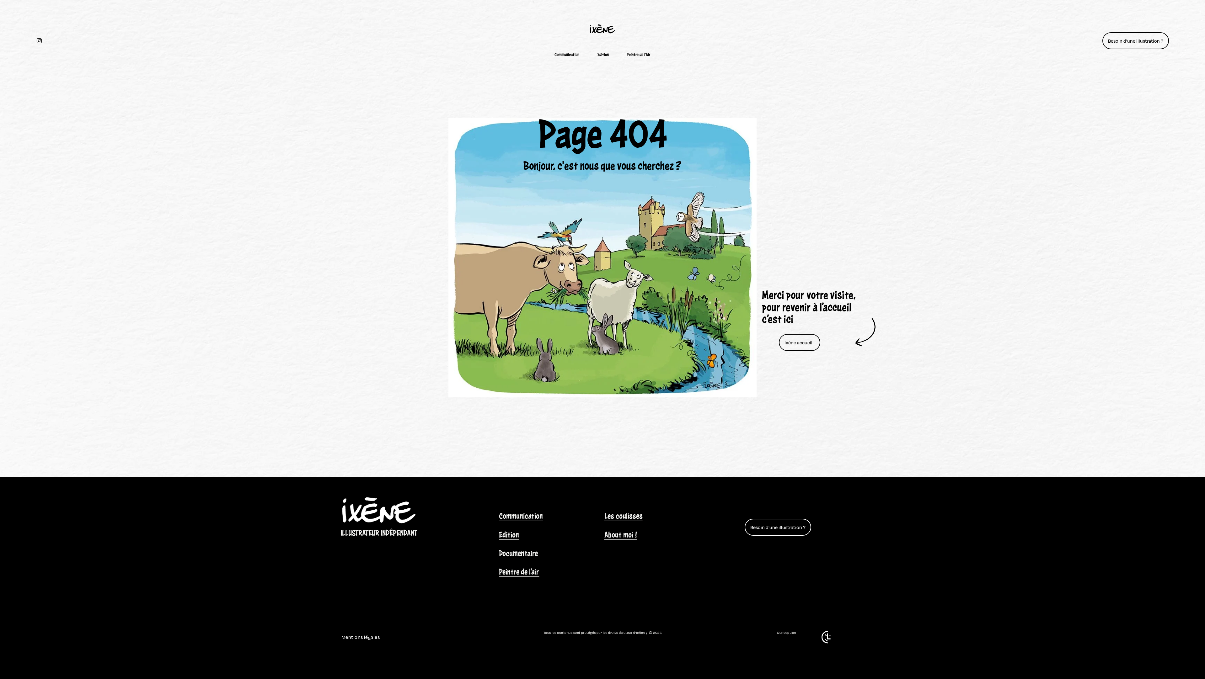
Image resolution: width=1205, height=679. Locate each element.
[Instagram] (39, 41)
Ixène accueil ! (800, 342)
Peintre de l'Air (639, 54)
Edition (603, 54)
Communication (566, 54)
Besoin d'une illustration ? (1135, 41)
